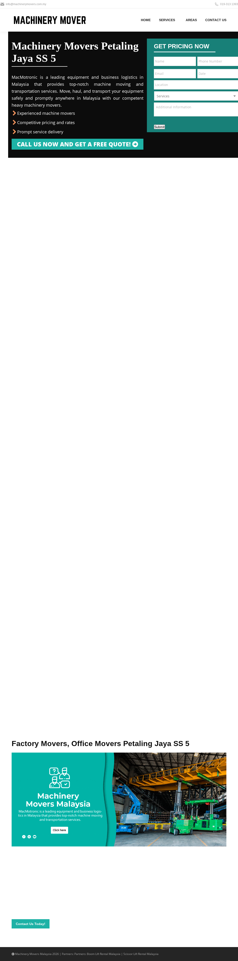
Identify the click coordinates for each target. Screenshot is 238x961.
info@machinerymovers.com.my (26, 4)
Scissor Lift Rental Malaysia (141, 954)
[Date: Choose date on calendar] (234, 73)
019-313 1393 (229, 4)
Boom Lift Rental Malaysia (103, 954)
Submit (159, 127)
